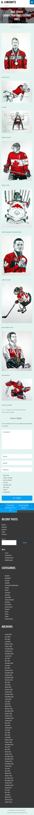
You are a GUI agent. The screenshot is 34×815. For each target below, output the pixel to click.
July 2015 (7, 790)
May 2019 (7, 723)
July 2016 (7, 768)
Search (3, 539)
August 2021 (8, 699)
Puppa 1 (4, 524)
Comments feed (9, 557)
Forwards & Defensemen (11, 585)
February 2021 (9, 708)
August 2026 (8, 634)
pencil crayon (8, 607)
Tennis (6, 616)
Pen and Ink (15, 410)
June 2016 (7, 771)
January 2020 (8, 713)
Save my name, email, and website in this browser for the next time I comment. (7, 483)
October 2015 (8, 782)
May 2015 (7, 792)
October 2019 (8, 715)
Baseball (7, 575)
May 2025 (7, 660)
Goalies (7, 587)
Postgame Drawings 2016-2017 (10, 507)
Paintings (7, 602)
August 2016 (8, 766)
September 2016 (9, 763)
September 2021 (9, 696)
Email (5, 463)
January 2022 (8, 692)
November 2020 (9, 711)
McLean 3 (4, 527)
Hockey (7, 590)
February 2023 (9, 680)
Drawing (7, 580)
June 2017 (7, 747)
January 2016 (8, 775)
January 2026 (8, 646)
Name (5, 456)
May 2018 (7, 735)
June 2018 (7, 732)
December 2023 (9, 672)
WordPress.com (22, 812)
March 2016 (8, 773)
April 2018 (7, 737)
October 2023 (8, 675)
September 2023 (9, 677)
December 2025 (9, 648)
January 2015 (8, 802)
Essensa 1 (4, 534)
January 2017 (8, 754)
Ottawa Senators (9, 599)
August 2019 (8, 720)
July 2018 (7, 730)
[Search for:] (11, 5)
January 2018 (8, 742)
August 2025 (8, 656)
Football (7, 583)
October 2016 (8, 761)
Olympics (9, 410)
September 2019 (9, 718)
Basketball (8, 578)
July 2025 (7, 658)
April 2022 (7, 684)
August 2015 (8, 787)
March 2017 (8, 751)
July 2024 (7, 665)
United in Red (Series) (23, 506)
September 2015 (9, 785)
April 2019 (7, 725)
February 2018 (9, 739)
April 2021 (7, 703)
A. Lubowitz (8, 2)
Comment (6, 433)
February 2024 (9, 670)
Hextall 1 (4, 529)
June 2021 (7, 701)
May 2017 (7, 749)
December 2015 (9, 778)
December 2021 (9, 694)
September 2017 (9, 744)
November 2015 (9, 780)
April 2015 (7, 794)
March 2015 (8, 797)
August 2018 (8, 727)
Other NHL (8, 597)
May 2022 (7, 682)
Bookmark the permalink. (8, 412)
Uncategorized (22, 410)
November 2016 (9, 759)
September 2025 (9, 653)
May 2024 (7, 668)
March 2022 (8, 687)
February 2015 (9, 799)
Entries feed (8, 555)
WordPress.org (9, 560)
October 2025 (8, 651)
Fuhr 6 (3, 532)
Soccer (6, 611)
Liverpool (7, 592)
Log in (6, 553)
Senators (7, 609)
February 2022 (9, 689)
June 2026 (7, 636)
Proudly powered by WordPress (17, 810)
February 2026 (9, 644)
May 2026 (7, 639)
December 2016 (9, 756)
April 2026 (7, 641)
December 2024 (9, 663)
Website (6, 470)
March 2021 (8, 706)
